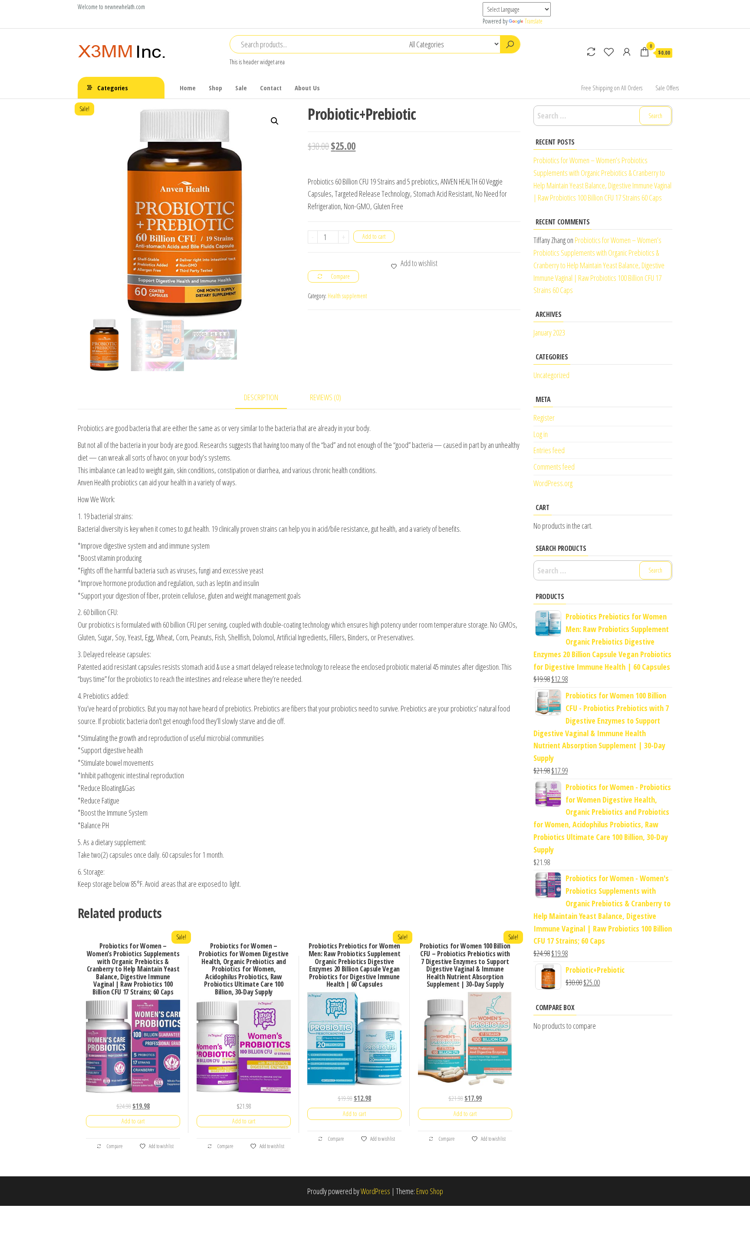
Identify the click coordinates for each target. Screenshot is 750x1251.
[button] (275, 121)
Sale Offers (667, 87)
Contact (271, 87)
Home (188, 87)
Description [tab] (261, 397)
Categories (112, 87)
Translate (534, 21)
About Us (307, 87)
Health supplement (347, 296)
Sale (241, 87)
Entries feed (549, 450)
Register (544, 417)
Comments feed (554, 466)
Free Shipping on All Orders (611, 87)
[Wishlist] (609, 51)
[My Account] (626, 51)
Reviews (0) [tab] (325, 397)
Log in (540, 434)
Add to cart (373, 236)
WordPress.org (552, 483)
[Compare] (591, 51)
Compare (114, 1145)
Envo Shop (429, 1191)
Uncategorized (551, 375)
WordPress (375, 1191)
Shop (215, 87)
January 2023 (549, 332)
